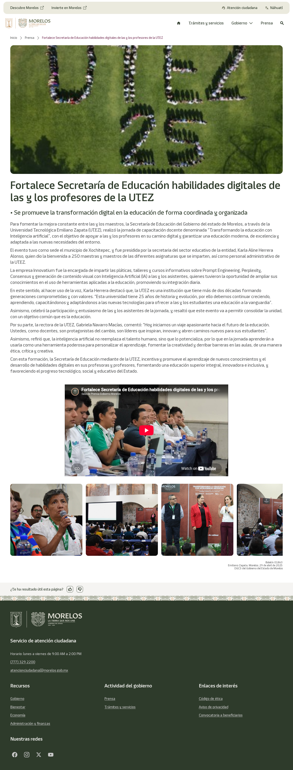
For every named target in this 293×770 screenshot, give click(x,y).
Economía (17, 715)
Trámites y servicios (120, 707)
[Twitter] (38, 754)
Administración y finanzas (30, 723)
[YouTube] (50, 754)
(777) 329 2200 (22, 662)
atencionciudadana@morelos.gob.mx (39, 670)
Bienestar (17, 707)
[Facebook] (14, 754)
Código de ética (211, 698)
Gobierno (17, 698)
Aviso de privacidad (213, 707)
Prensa (109, 698)
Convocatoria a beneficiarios (221, 715)
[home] (30, 23)
